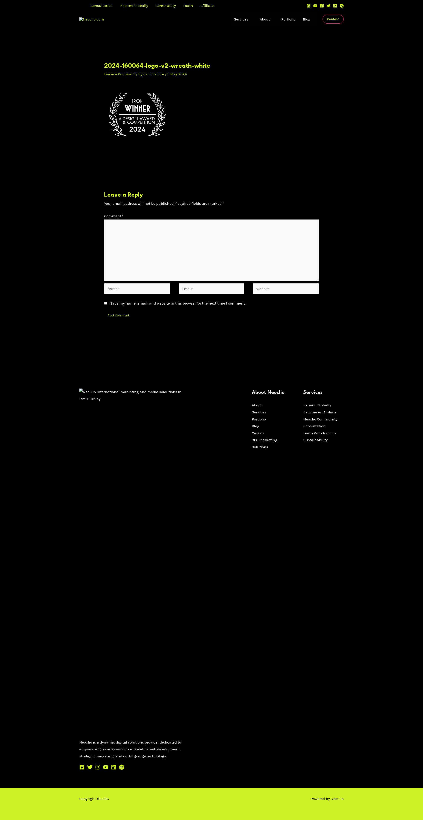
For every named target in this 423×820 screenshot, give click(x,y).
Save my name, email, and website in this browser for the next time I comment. (178, 303)
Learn (188, 5)
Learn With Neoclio (319, 433)
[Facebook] (322, 6)
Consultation (102, 5)
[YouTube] (315, 6)
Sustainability (315, 440)
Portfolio (288, 19)
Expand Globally (134, 5)
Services (241, 19)
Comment (114, 216)
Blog (306, 19)
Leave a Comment (119, 74)
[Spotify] (342, 6)
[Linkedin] (335, 6)
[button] (80, 5)
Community (166, 5)
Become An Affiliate (320, 412)
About (265, 19)
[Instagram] (309, 6)
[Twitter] (328, 6)
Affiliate (207, 5)
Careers (258, 433)
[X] (90, 767)
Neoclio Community (320, 419)
